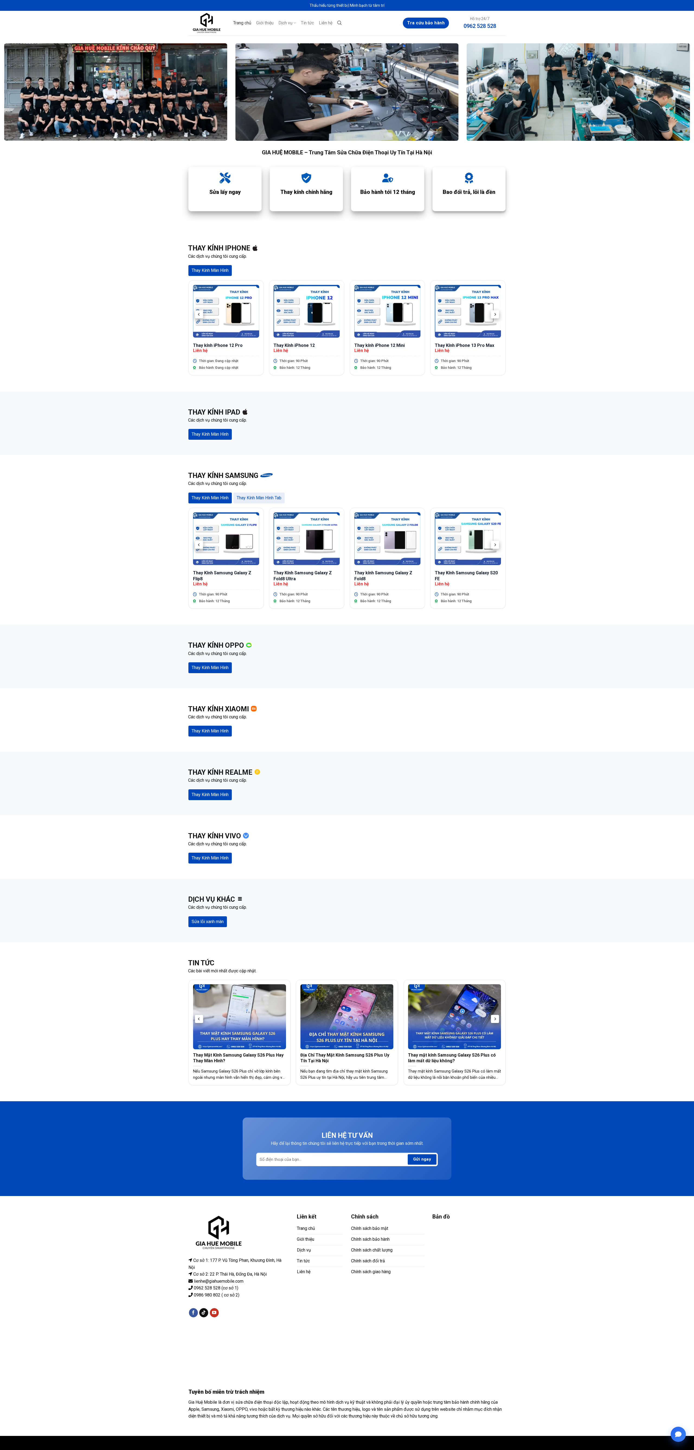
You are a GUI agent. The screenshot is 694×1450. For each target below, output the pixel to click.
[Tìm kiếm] (339, 23)
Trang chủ (242, 22)
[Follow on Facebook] (193, 1312)
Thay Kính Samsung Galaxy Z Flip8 (222, 575)
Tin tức (307, 22)
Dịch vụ (285, 22)
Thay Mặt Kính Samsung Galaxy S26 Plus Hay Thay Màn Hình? (238, 1058)
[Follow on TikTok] (203, 1312)
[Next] (495, 314)
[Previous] (199, 314)
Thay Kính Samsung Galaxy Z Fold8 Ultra (303, 575)
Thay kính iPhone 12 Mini (379, 345)
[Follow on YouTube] (214, 1312)
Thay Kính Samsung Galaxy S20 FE (466, 575)
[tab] (210, 270)
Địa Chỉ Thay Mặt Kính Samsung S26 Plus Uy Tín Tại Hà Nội (344, 1058)
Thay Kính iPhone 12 (294, 345)
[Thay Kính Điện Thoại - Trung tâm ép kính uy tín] (206, 23)
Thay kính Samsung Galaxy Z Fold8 (383, 575)
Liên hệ (325, 22)
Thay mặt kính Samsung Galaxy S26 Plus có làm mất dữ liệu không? (452, 1058)
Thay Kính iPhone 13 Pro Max (464, 345)
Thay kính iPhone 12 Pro (218, 345)
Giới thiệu (265, 22)
